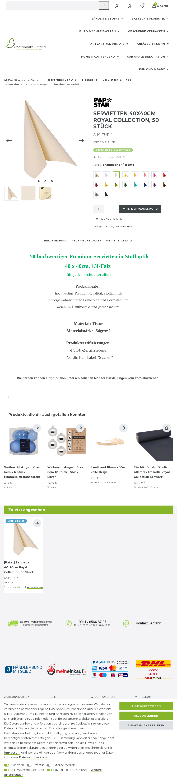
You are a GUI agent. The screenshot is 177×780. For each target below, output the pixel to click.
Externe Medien (64, 765)
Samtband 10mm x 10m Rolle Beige (108, 470)
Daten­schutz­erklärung (34, 757)
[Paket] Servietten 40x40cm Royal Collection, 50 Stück (19, 567)
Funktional (79, 770)
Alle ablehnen (146, 715)
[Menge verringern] (114, 209)
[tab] (56, 240)
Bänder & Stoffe (105, 18)
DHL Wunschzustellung (27, 770)
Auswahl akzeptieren (146, 725)
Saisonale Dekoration (146, 56)
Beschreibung (56, 240)
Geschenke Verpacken (147, 31)
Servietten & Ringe (116, 79)
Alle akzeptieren (146, 706)
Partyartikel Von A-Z (106, 43)
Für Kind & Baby (152, 69)
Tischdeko (89, 79)
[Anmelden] (117, 6)
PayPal (58, 770)
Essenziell (17, 765)
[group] (23, 441)
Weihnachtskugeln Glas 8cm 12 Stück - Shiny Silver (65, 472)
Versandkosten (124, 226)
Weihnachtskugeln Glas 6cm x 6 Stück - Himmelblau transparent (22, 472)
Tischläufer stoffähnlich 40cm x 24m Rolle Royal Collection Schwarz (152, 472)
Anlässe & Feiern (151, 43)
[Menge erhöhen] (108, 209)
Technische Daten (87, 240)
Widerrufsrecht (104, 696)
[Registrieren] (130, 6)
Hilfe (51, 696)
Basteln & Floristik (149, 18)
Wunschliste (111, 218)
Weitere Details (119, 240)
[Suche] (104, 5)
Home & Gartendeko (98, 56)
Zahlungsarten (17, 696)
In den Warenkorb (142, 208)
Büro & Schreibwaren (98, 31)
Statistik (38, 765)
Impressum (143, 696)
